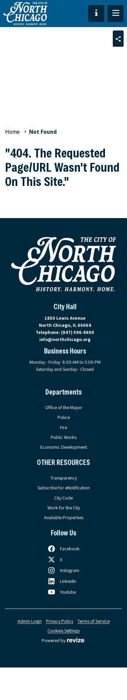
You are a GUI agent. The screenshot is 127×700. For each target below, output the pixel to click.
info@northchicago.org (64, 339)
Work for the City (63, 508)
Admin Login (30, 621)
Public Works (64, 437)
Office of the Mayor (63, 407)
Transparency (63, 478)
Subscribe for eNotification (64, 488)
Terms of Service (94, 621)
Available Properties (63, 517)
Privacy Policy (59, 621)
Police (64, 417)
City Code (63, 498)
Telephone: (65, 332)
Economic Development (63, 447)
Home (12, 132)
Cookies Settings (63, 631)
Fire (63, 427)
